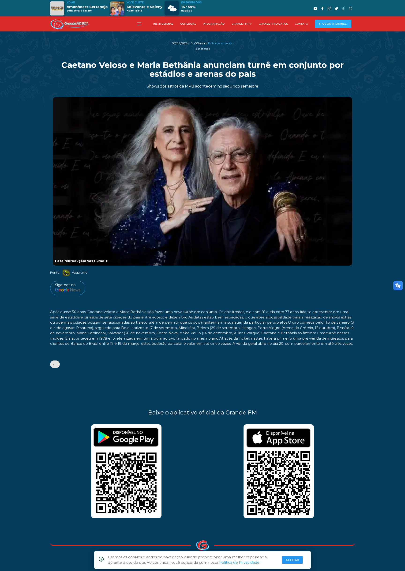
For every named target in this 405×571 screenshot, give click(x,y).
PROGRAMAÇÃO (214, 23)
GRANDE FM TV (242, 23)
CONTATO (301, 23)
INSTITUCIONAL (163, 23)
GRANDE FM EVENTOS (273, 23)
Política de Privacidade (239, 562)
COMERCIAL (188, 23)
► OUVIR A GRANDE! (333, 23)
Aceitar (292, 560)
